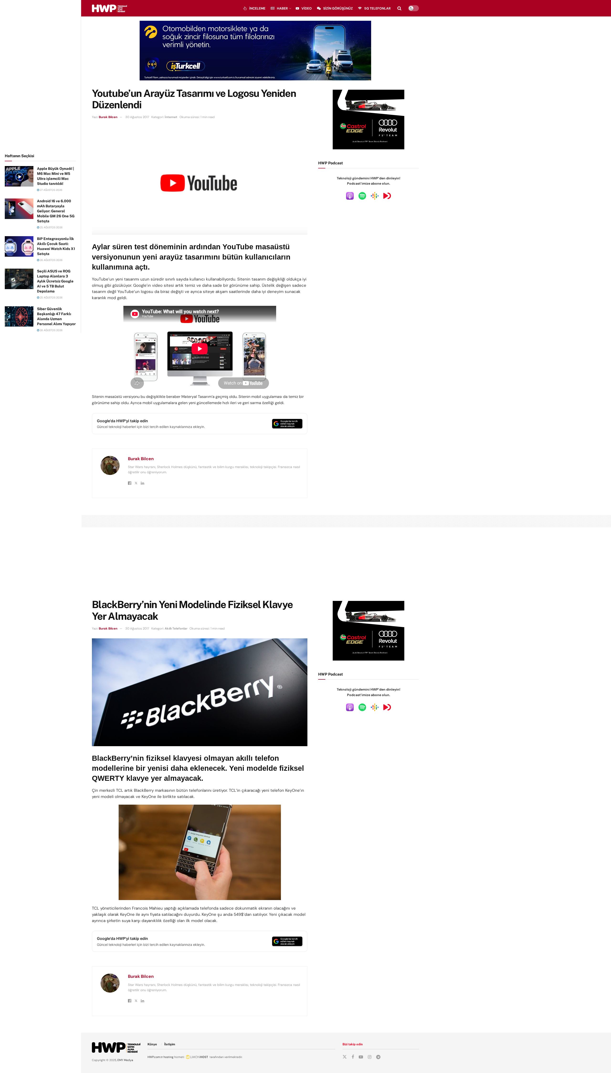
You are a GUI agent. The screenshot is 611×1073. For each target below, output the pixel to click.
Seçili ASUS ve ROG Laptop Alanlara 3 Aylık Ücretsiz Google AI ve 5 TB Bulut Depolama (55, 281)
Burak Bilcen (108, 117)
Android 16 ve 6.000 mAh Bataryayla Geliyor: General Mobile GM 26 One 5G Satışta (55, 211)
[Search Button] (399, 8)
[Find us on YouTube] (361, 1057)
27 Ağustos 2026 (50, 190)
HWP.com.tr (155, 1057)
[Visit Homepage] (109, 8)
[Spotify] (362, 195)
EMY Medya (125, 1060)
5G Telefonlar (377, 8)
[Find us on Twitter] (344, 1057)
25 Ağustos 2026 (51, 227)
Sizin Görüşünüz (338, 8)
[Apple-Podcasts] (350, 195)
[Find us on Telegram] (378, 1057)
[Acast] (387, 195)
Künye (152, 1044)
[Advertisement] (40, 75)
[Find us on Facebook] (353, 1057)
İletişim (169, 1044)
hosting (168, 1057)
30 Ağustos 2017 (137, 117)
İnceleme (257, 8)
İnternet (171, 117)
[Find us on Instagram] (369, 1057)
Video (306, 8)
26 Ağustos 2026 (51, 260)
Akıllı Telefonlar (176, 628)
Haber (282, 8)
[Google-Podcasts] (375, 195)
